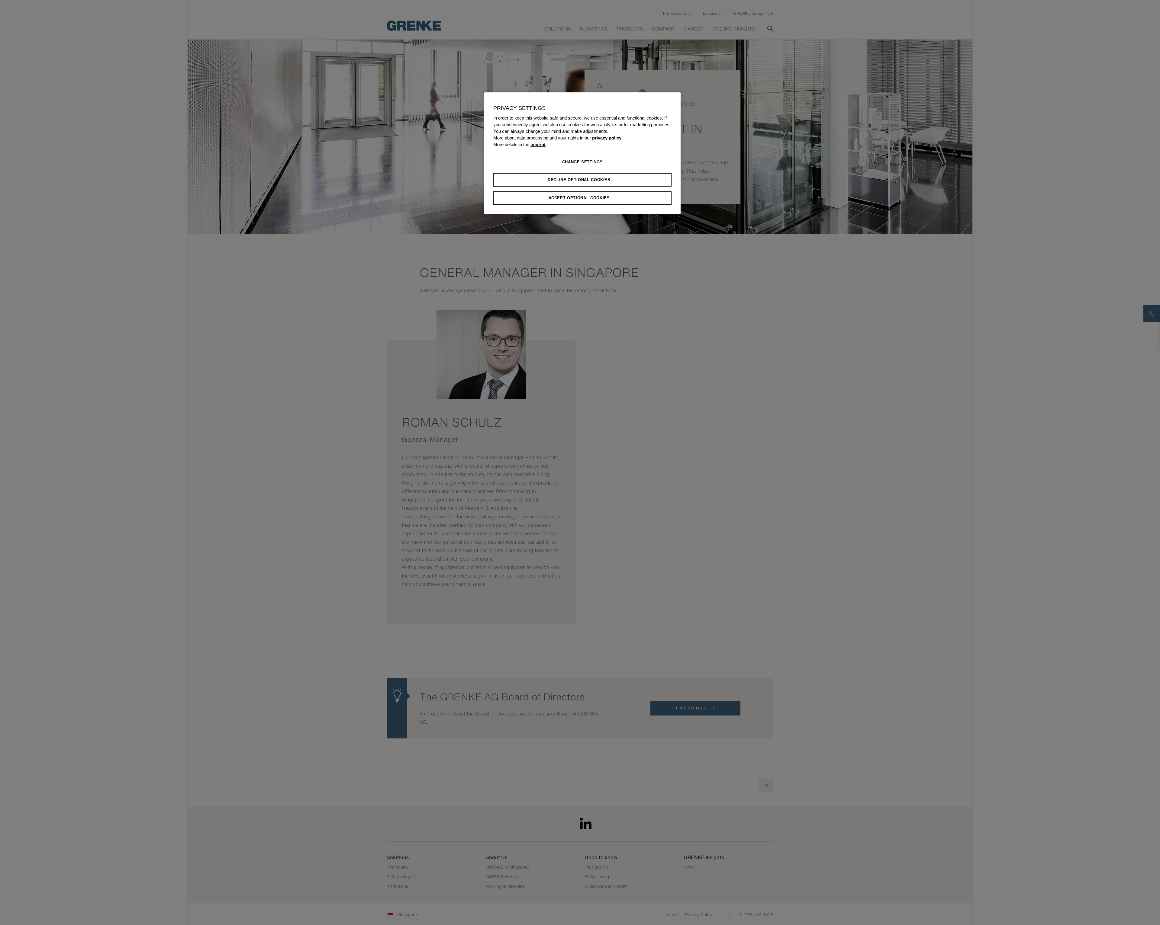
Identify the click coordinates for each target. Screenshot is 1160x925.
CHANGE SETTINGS (582, 162)
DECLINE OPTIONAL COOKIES (579, 180)
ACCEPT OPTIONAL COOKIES (579, 198)
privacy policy (606, 138)
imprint (538, 144)
